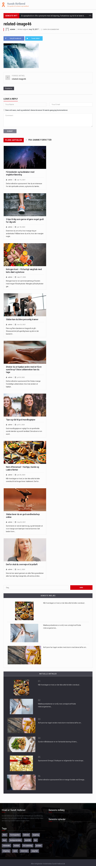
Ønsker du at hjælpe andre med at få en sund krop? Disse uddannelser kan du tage (23, 370)
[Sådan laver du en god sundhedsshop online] (25, 499)
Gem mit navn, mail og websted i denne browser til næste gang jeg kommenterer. (36, 110)
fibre (4, 835)
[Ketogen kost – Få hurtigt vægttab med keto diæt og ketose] (25, 254)
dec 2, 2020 (21, 569)
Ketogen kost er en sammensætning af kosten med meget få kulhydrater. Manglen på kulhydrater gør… (24, 283)
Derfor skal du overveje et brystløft (22, 564)
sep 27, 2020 (21, 277)
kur (35, 840)
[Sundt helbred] (15, 4)
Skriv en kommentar (51, 29)
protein (38, 845)
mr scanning (27, 845)
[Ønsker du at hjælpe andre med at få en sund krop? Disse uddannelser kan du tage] (25, 352)
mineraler (6, 845)
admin (12, 29)
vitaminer (24, 851)
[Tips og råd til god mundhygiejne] (25, 405)
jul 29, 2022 (21, 377)
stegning (6, 851)
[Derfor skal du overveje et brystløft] (25, 549)
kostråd (28, 840)
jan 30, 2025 (21, 475)
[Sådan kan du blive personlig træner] (25, 304)
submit (10, 131)
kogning (36, 835)
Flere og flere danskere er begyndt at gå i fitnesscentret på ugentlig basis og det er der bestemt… (22, 331)
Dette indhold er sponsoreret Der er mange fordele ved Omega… (61, 780)
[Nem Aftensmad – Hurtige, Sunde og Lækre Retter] (25, 452)
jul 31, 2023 (21, 425)
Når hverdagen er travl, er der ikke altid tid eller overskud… (64, 603)
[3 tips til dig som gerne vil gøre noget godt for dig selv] (25, 204)
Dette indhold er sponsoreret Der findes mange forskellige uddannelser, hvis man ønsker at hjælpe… (23, 384)
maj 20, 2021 (21, 522)
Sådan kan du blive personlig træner (22, 319)
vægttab (35, 851)
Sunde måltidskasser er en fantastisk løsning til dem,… (58, 742)
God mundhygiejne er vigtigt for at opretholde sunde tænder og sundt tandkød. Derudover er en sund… (24, 431)
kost (4, 840)
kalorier (26, 835)
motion (16, 845)
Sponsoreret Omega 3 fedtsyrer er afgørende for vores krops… (61, 761)
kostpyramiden (15, 840)
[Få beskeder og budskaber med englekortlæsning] (25, 157)
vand (15, 851)
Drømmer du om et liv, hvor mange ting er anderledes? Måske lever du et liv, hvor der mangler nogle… (25, 233)
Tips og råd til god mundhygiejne (20, 419)
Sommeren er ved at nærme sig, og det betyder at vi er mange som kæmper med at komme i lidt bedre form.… (24, 528)
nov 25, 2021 (21, 324)
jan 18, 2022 (21, 227)
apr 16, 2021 (21, 180)
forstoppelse (15, 835)
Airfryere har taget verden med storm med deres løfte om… (65, 647)
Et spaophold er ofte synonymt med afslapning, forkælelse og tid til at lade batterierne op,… (58, 16)
